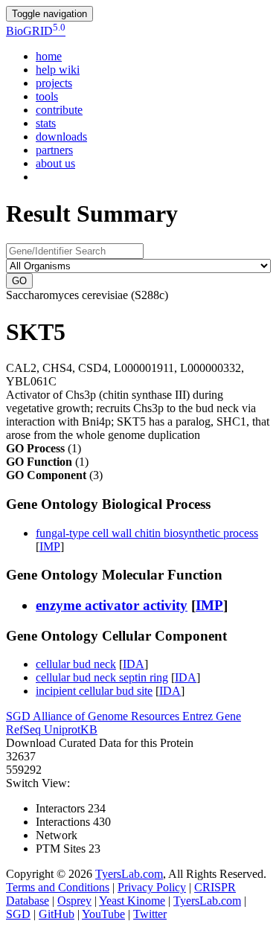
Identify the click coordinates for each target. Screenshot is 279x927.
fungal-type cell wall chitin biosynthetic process (147, 533)
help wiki (58, 69)
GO (19, 280)
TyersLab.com (129, 873)
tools (47, 96)
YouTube (103, 914)
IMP (49, 546)
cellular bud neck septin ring (102, 677)
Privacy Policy (152, 887)
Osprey (74, 900)
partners (54, 150)
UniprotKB (70, 729)
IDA (133, 664)
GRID (35, 31)
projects (54, 83)
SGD (19, 716)
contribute (59, 109)
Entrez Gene (211, 716)
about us (55, 163)
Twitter (150, 914)
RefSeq (25, 729)
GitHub (56, 914)
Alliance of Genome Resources (107, 716)
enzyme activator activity (111, 605)
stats (46, 123)
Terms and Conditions (57, 887)
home (49, 56)
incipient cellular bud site (94, 690)
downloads (61, 136)
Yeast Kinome (132, 900)
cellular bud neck (76, 664)
